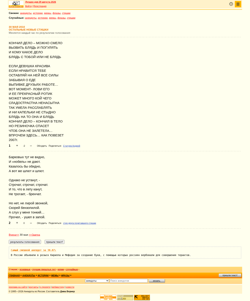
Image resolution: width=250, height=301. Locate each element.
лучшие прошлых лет (44, 269)
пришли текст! (230, 275)
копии (61, 269)
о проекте (45, 287)
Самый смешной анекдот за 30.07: (33, 250)
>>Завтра (34, 234)
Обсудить (42, 146)
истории (38, 13)
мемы (47, 13)
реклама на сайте (18, 287)
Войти (28, 6)
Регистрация (39, 6)
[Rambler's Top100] (108, 297)
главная (14, 275)
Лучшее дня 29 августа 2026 (40, 2)
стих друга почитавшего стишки (79, 223)
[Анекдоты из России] (16, 4)
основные (25, 269)
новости (70, 287)
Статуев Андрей (71, 146)
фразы (57, 13)
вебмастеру (58, 287)
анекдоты (25, 13)
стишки (66, 13)
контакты (33, 287)
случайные (72, 269)
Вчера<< (14, 234)
